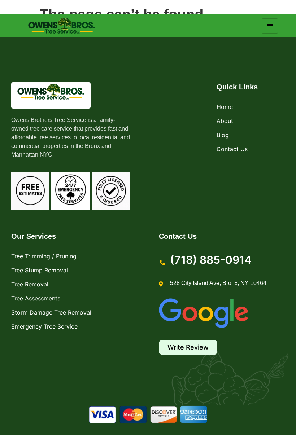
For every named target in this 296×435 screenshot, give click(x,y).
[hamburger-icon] (270, 26)
